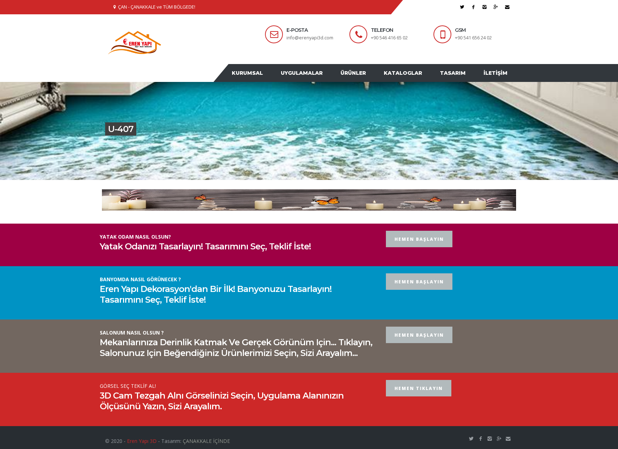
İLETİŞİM (497, 80)
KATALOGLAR (412, 80)
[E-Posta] (507, 7)
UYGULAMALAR (318, 80)
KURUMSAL (267, 80)
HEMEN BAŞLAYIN (419, 253)
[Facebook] (473, 7)
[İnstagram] (484, 7)
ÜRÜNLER (365, 80)
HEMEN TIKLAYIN (418, 402)
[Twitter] (462, 7)
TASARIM (458, 80)
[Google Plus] (496, 7)
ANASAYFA (222, 80)
